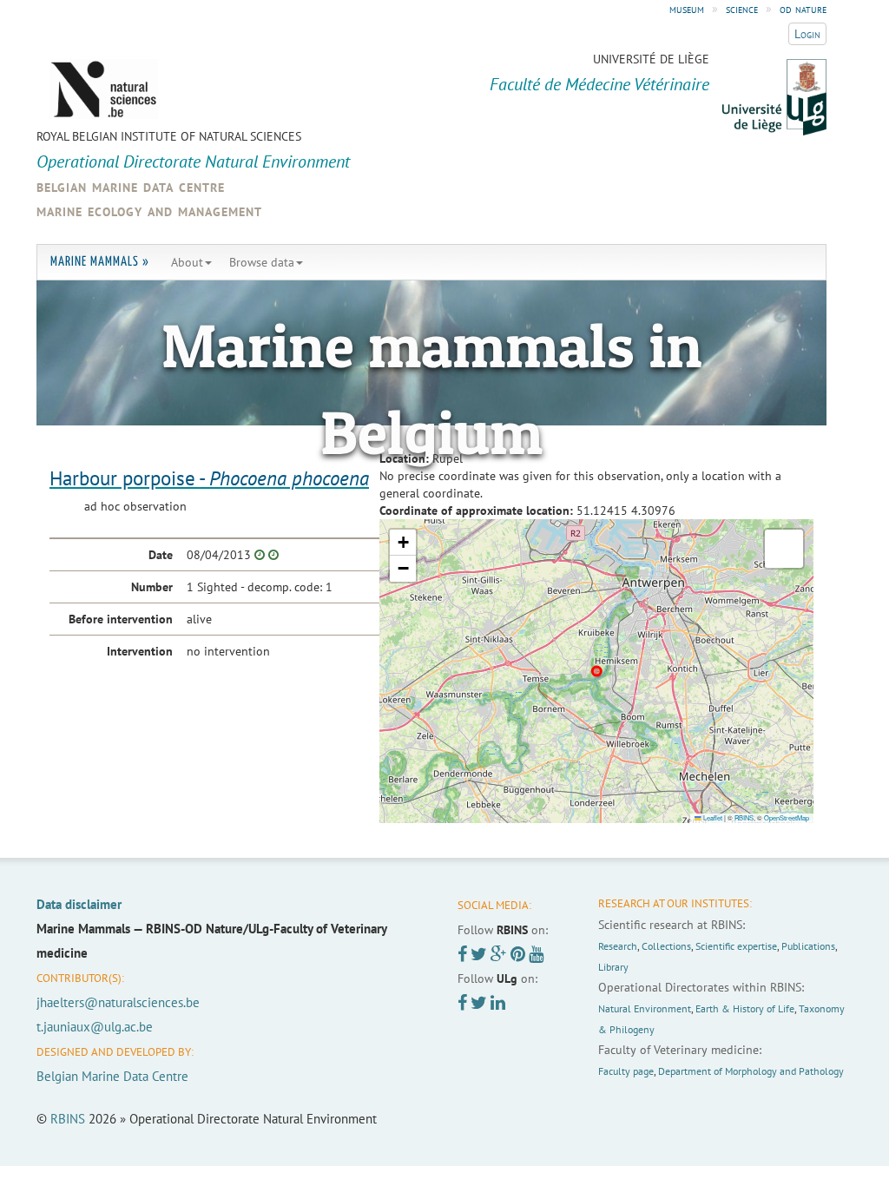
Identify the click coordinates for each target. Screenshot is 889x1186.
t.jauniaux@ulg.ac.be (94, 1026)
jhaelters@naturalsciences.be (118, 1002)
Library (613, 966)
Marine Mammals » (99, 261)
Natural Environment (644, 1008)
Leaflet (711, 817)
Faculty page (626, 1070)
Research (617, 945)
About (187, 262)
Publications (808, 945)
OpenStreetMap (786, 817)
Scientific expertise (736, 945)
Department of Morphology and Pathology (751, 1070)
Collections (666, 945)
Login (807, 34)
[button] (403, 543)
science (742, 8)
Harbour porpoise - (209, 478)
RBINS (744, 817)
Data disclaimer (79, 904)
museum (686, 8)
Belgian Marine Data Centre (112, 1076)
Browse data (261, 262)
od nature (803, 8)
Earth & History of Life (744, 1008)
